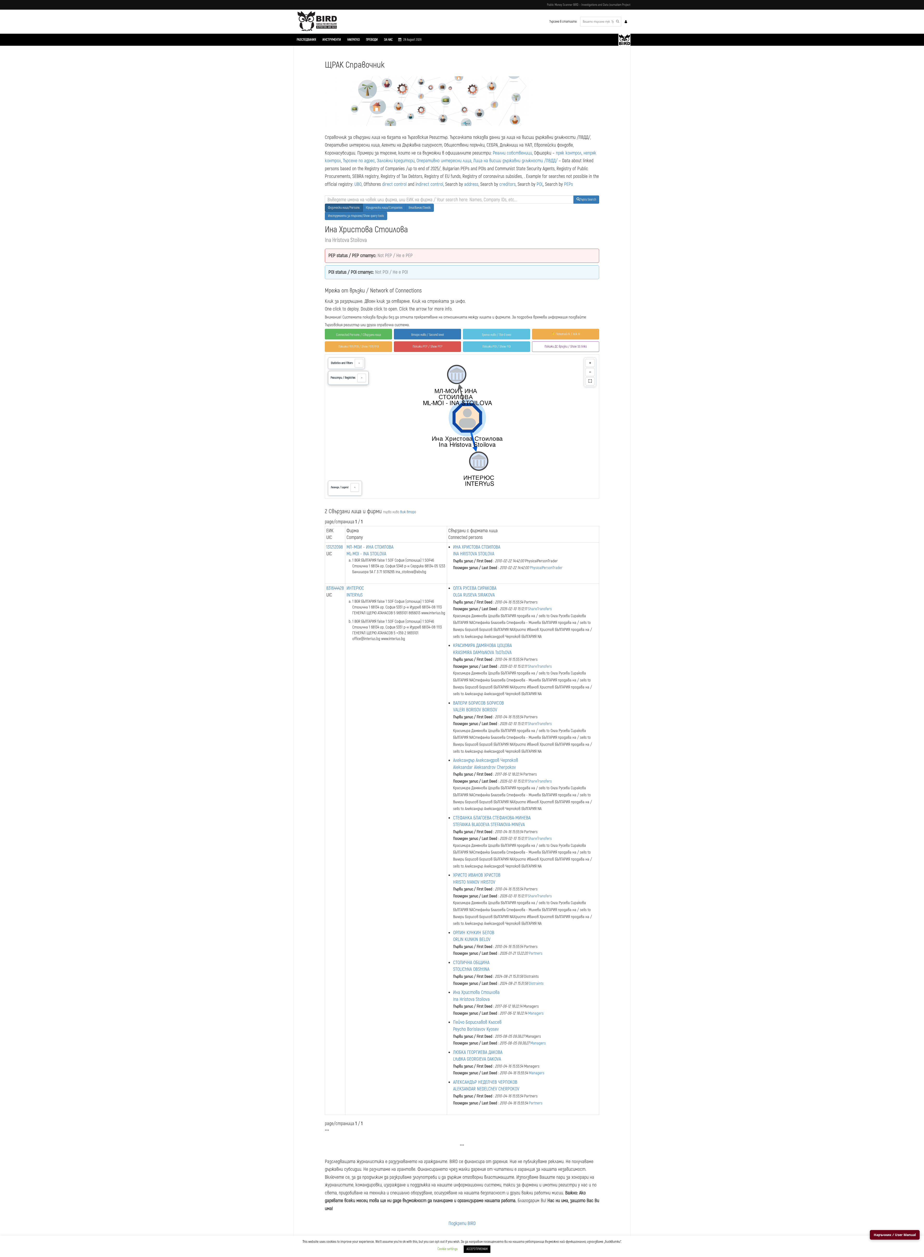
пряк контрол (569, 153)
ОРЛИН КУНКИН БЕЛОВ (473, 933)
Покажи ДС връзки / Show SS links (566, 346)
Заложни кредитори (396, 161)
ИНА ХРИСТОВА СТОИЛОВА (476, 547)
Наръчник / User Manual (895, 1234)
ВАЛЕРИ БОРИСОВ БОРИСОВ (478, 703)
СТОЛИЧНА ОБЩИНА (471, 962)
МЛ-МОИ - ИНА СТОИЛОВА (369, 547)
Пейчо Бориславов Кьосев (477, 1022)
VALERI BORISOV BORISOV (475, 710)
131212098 (334, 547)
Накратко (353, 40)
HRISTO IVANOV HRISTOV (474, 882)
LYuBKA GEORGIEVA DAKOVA (477, 1059)
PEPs (568, 184)
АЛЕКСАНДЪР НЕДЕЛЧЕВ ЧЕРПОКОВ (485, 1082)
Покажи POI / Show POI (496, 346)
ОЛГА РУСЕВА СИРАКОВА (474, 588)
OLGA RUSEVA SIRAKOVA (474, 595)
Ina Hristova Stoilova (471, 999)
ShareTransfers (540, 608)
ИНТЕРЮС (355, 588)
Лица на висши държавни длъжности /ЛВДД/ (515, 161)
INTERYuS (354, 595)
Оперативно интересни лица (444, 161)
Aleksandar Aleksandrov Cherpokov (484, 767)
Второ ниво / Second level (427, 335)
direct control (394, 184)
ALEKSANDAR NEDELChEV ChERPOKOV (486, 1089)
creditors (507, 184)
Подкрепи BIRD (462, 1223)
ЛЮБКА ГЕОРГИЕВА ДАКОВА (477, 1052)
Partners (535, 953)
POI (539, 184)
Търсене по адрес (359, 161)
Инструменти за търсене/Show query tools (356, 216)
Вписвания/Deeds (420, 208)
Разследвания (306, 40)
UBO (358, 184)
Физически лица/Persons (344, 208)
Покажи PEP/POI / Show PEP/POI (358, 346)
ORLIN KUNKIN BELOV (471, 939)
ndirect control (430, 184)
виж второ (408, 512)
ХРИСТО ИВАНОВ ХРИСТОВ (476, 875)
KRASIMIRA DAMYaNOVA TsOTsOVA (482, 652)
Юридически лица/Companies (384, 208)
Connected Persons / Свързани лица (358, 335)
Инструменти (331, 40)
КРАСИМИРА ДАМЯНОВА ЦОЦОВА (482, 645)
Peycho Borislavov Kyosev (476, 1029)
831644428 (335, 588)
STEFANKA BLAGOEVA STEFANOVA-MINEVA (489, 825)
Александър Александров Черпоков (485, 760)
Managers (536, 1013)
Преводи (372, 40)
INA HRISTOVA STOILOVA (473, 554)
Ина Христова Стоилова (476, 992)
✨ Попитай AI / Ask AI (565, 334)
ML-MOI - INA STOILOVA (366, 554)
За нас (388, 40)
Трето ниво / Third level (496, 335)
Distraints (536, 983)
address (471, 184)
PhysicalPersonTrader (546, 567)
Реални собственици (512, 153)
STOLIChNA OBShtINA (471, 969)
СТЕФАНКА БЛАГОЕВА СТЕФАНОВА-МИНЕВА (492, 818)
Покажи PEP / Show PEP (428, 346)
